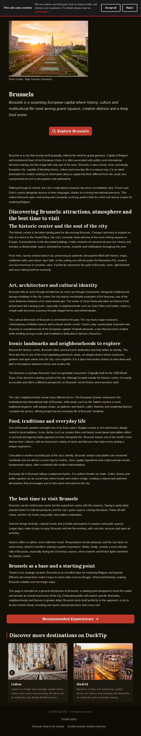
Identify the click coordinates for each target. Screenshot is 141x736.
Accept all (110, 7)
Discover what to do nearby (48, 726)
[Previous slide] (12, 672)
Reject (129, 7)
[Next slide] (129, 672)
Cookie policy (69, 719)
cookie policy (42, 11)
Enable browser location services (87, 726)
